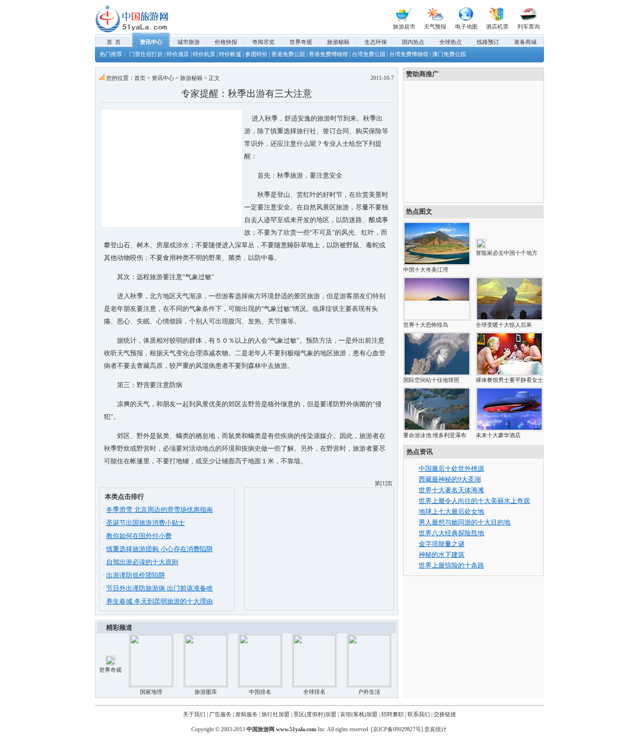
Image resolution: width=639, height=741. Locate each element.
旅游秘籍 (338, 42)
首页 (139, 78)
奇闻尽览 (263, 42)
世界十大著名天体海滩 (451, 490)
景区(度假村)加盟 (314, 714)
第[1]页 (383, 483)
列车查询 (528, 26)
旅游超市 (404, 26)
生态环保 (375, 42)
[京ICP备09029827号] (397, 729)
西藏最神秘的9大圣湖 (450, 479)
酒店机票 (497, 26)
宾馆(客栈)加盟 (359, 714)
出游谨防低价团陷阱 (135, 575)
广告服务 (220, 714)
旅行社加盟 (275, 714)
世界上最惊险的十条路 (451, 565)
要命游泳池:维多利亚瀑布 (434, 435)
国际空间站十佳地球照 (431, 380)
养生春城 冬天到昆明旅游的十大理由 (159, 601)
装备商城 (525, 42)
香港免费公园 (288, 54)
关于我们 (194, 714)
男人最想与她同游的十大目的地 (464, 522)
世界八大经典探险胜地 (451, 533)
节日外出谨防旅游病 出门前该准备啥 (159, 588)
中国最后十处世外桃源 (451, 468)
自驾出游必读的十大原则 (142, 562)
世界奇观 (301, 42)
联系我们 (418, 714)
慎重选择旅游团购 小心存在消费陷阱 (159, 549)
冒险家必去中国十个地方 (506, 253)
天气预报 (435, 26)
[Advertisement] (172, 168)
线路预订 (488, 42)
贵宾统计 (435, 729)
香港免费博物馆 (328, 54)
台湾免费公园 (368, 54)
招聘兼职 (392, 714)
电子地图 (466, 26)
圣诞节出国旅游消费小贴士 (145, 522)
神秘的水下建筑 (442, 554)
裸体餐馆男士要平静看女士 (509, 380)
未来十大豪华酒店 (498, 435)
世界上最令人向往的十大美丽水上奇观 (474, 500)
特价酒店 (178, 54)
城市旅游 (188, 42)
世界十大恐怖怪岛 (425, 325)
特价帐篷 (230, 54)
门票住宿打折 (146, 54)
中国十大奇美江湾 (425, 269)
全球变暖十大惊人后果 (504, 325)
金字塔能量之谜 (442, 543)
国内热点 (413, 42)
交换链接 (445, 714)
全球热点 (450, 42)
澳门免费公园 (449, 54)
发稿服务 (246, 714)
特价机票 (204, 54)
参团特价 (256, 54)
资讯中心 (151, 42)
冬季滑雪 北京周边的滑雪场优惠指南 (159, 509)
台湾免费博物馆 (408, 54)
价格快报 (226, 42)
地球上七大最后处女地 (451, 511)
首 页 (114, 42)
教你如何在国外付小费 (139, 536)
